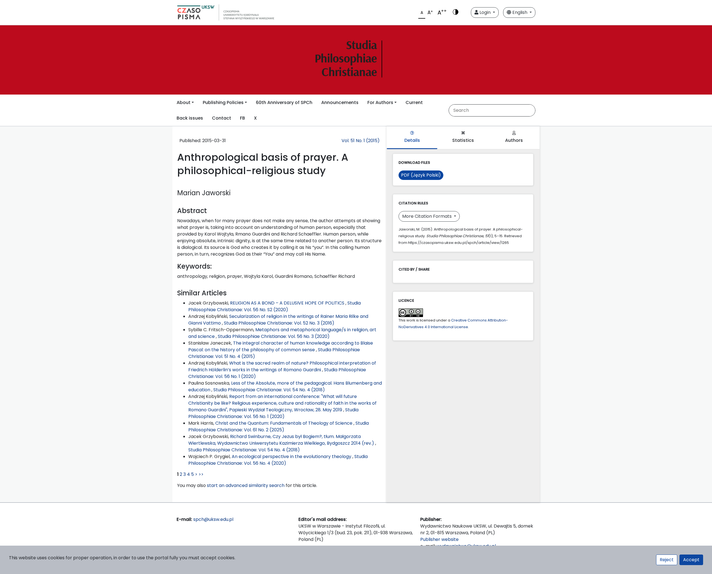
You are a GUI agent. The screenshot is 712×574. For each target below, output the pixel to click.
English (519, 12)
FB (242, 118)
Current (414, 102)
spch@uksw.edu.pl (213, 519)
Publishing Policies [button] (223, 102)
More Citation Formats (427, 216)
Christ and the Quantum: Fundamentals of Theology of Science (284, 423)
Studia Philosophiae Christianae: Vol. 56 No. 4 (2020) (278, 459)
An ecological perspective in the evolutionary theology (292, 456)
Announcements (340, 102)
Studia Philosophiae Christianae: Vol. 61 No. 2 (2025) (278, 426)
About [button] (184, 102)
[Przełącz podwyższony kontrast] (455, 12)
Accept (691, 559)
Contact (221, 118)
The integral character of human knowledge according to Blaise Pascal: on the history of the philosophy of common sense (280, 346)
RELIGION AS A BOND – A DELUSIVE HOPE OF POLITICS (287, 303)
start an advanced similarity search (246, 485)
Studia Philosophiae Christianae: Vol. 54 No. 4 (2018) (269, 390)
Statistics (463, 140)
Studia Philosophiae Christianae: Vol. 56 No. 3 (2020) (274, 336)
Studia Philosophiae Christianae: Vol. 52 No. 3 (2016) (279, 323)
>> (201, 474)
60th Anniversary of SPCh (284, 102)
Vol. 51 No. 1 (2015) (361, 140)
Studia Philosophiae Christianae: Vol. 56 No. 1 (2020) (273, 413)
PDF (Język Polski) (421, 175)
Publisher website (439, 539)
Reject (667, 559)
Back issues (190, 118)
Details (412, 140)
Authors (514, 140)
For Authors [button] (380, 102)
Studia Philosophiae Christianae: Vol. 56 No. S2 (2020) (274, 306)
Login (485, 12)
